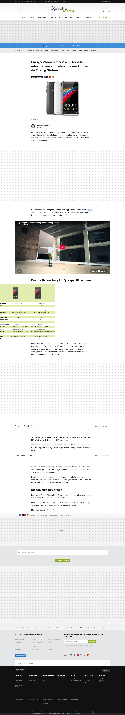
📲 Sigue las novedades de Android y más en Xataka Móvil (61, 46)
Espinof (45, 680)
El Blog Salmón (103, 678)
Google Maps (54, 50)
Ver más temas (20, 656)
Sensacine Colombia (46, 702)
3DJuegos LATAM (33, 699)
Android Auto (35, 649)
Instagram (103, 17)
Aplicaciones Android (54, 639)
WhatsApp (31, 50)
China (62, 50)
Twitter (109, 17)
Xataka (17, 678)
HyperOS (46, 50)
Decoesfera (88, 680)
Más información (75, 713)
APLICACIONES (42, 17)
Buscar (106, 663)
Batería (86, 50)
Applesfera (18, 683)
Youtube (106, 17)
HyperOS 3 (39, 50)
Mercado (50, 643)
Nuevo (105, 11)
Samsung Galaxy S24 (99, 628)
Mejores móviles (78, 628)
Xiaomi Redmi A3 (45, 628)
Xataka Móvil (18, 680)
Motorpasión (74, 678)
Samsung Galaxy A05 (66, 628)
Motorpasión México (74, 700)
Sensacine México (48, 699)
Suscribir (92, 641)
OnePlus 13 (89, 628)
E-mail (53, 77)
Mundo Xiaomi (19, 689)
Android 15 (55, 628)
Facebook (93, 50)
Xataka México (19, 699)
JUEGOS (53, 17)
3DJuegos (32, 678)
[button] (43, 125)
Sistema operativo (37, 643)
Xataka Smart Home (19, 685)
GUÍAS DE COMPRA (76, 17)
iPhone (74, 50)
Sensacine (46, 678)
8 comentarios (38, 77)
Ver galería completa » (104, 426)
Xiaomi (50, 646)
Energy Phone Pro (66, 515)
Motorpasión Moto (76, 680)
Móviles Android (42, 515)
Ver (63, 561)
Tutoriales (18, 643)
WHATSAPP (89, 17)
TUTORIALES (63, 17)
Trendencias (88, 678)
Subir (105, 670)
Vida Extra (32, 680)
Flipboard (100, 17)
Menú (20, 11)
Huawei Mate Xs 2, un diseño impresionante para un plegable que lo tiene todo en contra (48, 623)
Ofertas (68, 50)
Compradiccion (89, 683)
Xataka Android (62, 8)
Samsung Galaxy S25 (33, 628)
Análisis (34, 639)
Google (34, 646)
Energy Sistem (53, 510)
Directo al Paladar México (62, 700)
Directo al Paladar (62, 678)
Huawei (17, 646)
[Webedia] (20, 670)
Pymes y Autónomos (102, 681)
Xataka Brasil (18, 702)
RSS (84, 654)
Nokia (80, 50)
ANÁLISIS (22, 17)
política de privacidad (87, 645)
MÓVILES (31, 17)
